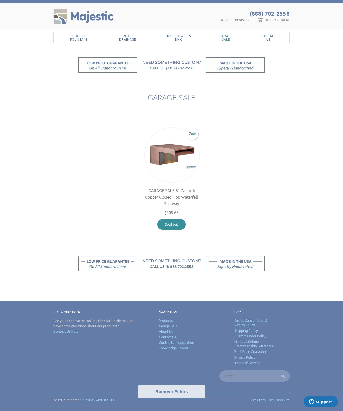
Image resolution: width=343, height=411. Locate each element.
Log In (223, 20)
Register (242, 20)
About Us (166, 332)
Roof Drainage (127, 37)
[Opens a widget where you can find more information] (320, 402)
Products (166, 321)
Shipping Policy (246, 331)
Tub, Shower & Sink (178, 37)
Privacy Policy (244, 357)
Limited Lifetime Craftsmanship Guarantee (254, 344)
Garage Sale (226, 37)
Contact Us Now (65, 331)
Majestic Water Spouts (97, 400)
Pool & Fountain (78, 37)
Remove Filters (171, 391)
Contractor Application (176, 343)
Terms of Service (247, 363)
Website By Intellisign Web (270, 400)
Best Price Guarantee (250, 352)
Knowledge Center (173, 348)
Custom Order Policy (250, 336)
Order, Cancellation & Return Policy (251, 323)
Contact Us (268, 37)
